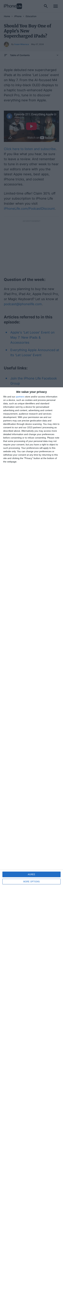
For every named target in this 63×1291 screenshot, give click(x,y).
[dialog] (31, 839)
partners (20, 396)
